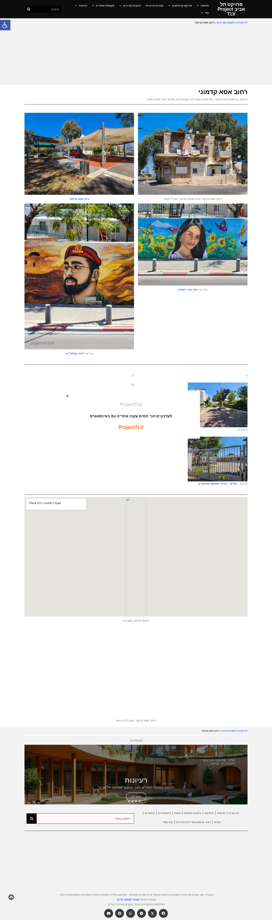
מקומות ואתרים (105, 5)
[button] (5, 25)
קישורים (150, 813)
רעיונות (83, 5)
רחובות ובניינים (132, 5)
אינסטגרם (164, 813)
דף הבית (242, 22)
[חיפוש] (28, 9)
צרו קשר (167, 822)
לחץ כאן (136, 790)
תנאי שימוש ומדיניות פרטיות (193, 822)
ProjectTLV (131, 362)
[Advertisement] (136, 55)
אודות (217, 822)
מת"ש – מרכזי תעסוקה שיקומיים (217, 483)
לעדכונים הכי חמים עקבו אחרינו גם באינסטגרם (131, 374)
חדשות (205, 5)
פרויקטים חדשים (182, 5)
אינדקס (209, 813)
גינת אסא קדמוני (79, 199)
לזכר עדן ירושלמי (188, 289)
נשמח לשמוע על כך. (127, 899)
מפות (177, 813)
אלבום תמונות (192, 813)
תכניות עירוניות (154, 5)
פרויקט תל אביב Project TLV (231, 9)
